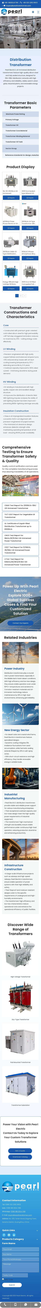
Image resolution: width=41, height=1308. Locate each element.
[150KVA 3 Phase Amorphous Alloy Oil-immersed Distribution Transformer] (30, 241)
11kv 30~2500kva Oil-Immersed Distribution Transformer (10, 192)
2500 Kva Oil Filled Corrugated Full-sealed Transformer (29, 283)
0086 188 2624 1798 (18, 1211)
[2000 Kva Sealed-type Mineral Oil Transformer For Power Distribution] (30, 181)
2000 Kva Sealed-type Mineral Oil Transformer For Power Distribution (29, 192)
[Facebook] (4, 1235)
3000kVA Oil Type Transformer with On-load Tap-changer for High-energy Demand (29, 222)
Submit (12, 1285)
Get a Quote (20, 1151)
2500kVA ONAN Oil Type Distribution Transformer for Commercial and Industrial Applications (10, 253)
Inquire (12, 198)
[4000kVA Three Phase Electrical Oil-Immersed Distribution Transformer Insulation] (11, 211)
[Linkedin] (9, 1235)
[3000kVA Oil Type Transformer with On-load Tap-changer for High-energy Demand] (30, 211)
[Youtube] (14, 1235)
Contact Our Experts (20, 623)
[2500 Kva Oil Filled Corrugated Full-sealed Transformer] (30, 271)
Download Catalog (20, 1157)
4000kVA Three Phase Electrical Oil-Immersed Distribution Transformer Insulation (10, 222)
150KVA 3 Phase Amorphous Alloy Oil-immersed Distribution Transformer (28, 253)
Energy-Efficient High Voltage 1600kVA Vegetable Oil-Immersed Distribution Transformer (10, 283)
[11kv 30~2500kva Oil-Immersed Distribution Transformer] (11, 181)
